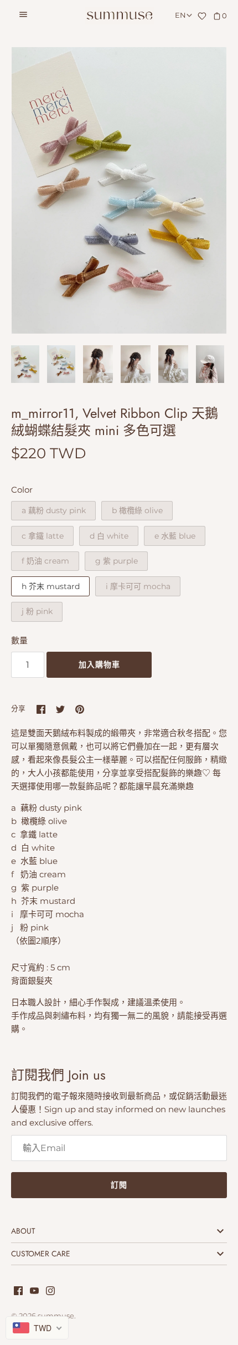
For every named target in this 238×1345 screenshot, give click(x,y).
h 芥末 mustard (51, 586)
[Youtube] (34, 1292)
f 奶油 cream (45, 561)
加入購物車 (99, 664)
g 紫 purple (116, 561)
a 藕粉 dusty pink (54, 510)
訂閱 (119, 1185)
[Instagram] (50, 1292)
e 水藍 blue (174, 536)
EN (180, 15)
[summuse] (119, 15)
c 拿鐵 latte (43, 536)
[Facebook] (18, 1292)
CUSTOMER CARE (40, 1253)
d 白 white (109, 536)
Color (22, 489)
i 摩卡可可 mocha (138, 586)
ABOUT (23, 1230)
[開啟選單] (23, 16)
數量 (19, 640)
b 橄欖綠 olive (137, 510)
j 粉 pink (37, 611)
